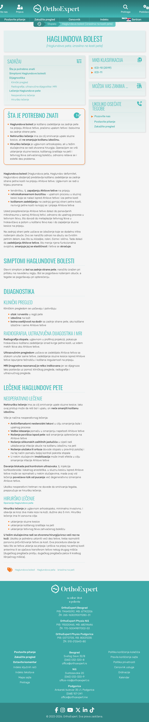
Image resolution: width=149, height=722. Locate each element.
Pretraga (25, 682)
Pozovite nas (102, 116)
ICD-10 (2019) (102, 67)
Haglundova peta (46, 569)
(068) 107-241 (74, 693)
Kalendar (124, 677)
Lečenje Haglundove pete (25, 90)
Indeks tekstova (24, 672)
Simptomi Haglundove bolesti (27, 73)
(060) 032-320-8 (74, 659)
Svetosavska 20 (74, 673)
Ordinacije (124, 672)
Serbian (136, 19)
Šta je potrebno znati (22, 69)
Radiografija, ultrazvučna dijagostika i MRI (34, 86)
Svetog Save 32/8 (74, 656)
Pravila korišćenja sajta (124, 657)
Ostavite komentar (25, 662)
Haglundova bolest (25, 569)
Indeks (104, 19)
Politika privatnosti (124, 662)
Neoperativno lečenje (23, 95)
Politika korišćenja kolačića (124, 652)
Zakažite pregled (44, 19)
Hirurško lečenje (20, 99)
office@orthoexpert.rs (74, 663)
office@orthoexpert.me (74, 697)
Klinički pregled (19, 82)
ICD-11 (98, 72)
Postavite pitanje (14, 19)
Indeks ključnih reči (24, 667)
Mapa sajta (24, 677)
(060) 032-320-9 (74, 676)
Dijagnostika (17, 77)
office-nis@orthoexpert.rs (74, 680)
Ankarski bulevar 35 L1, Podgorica (74, 689)
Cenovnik (74, 19)
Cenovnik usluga (124, 667)
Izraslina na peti (65, 569)
